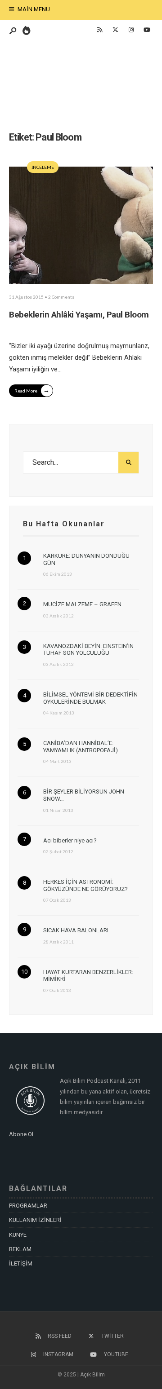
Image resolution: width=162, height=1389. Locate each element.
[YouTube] (146, 30)
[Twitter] (115, 30)
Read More (32, 390)
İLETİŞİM (20, 1263)
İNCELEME (43, 167)
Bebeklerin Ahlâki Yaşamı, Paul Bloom (79, 314)
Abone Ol (21, 1134)
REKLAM (20, 1249)
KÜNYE (18, 1234)
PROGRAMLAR (28, 1205)
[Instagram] (131, 30)
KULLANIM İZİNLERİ (35, 1220)
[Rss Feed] (99, 30)
